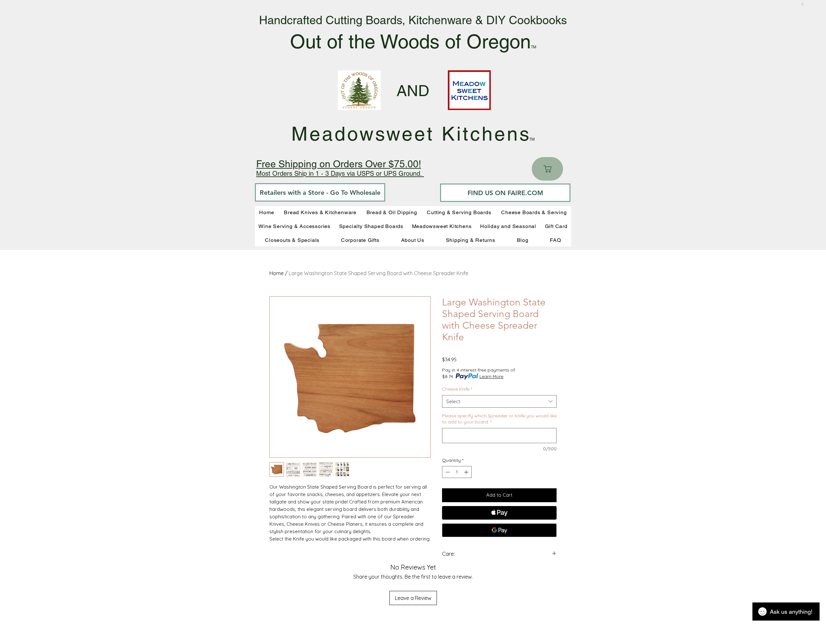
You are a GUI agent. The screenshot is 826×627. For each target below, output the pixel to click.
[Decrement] (447, 472)
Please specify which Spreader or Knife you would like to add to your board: (499, 419)
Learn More (491, 376)
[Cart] (547, 169)
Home (276, 273)
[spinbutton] (457, 472)
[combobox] (499, 401)
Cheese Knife (457, 389)
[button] (802, 4)
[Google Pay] (499, 530)
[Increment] (467, 472)
